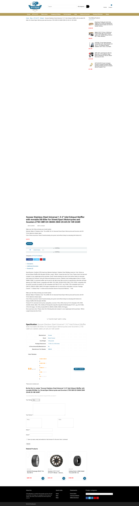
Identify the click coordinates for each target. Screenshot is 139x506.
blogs (107, 14)
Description (30, 263)
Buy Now (29, 243)
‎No (49, 346)
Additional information (32, 266)
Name (28, 430)
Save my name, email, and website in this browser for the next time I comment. (48, 439)
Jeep (75, 14)
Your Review (29, 415)
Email (28, 435)
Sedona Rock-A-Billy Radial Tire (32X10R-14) (76, 472)
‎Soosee (50, 335)
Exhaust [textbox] (98, 494)
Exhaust (42, 18)
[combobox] (99, 494)
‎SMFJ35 (50, 349)
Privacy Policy (73, 493)
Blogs (57, 497)
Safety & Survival (84, 14)
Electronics (44, 14)
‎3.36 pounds (51, 340)
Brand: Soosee (51, 338)
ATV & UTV (35, 14)
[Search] (87, 6)
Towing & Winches (98, 14)
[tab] (57, 264)
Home (28, 14)
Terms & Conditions (74, 495)
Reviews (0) (30, 268)
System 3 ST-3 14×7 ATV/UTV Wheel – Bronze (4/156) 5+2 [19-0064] (55, 472)
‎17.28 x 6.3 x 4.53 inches (54, 343)
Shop (31, 18)
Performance (67, 14)
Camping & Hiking (55, 14)
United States (36, 250)
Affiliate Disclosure (74, 497)
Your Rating (29, 400)
